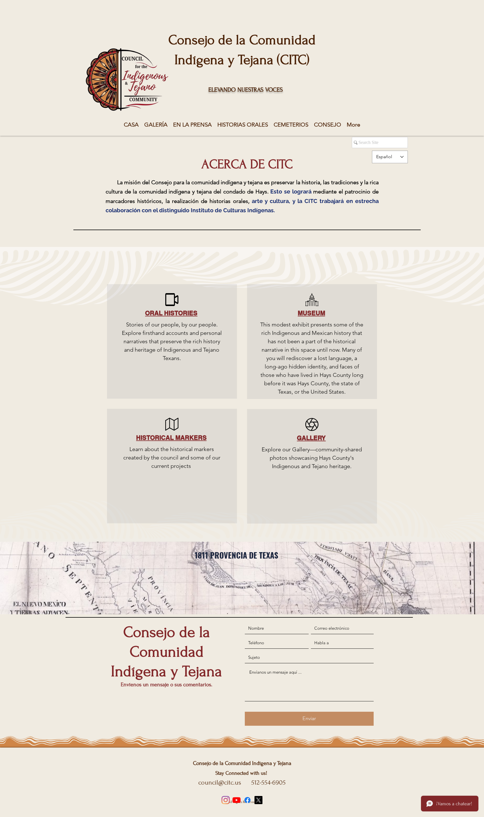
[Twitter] (258, 800)
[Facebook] (247, 800)
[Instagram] (226, 800)
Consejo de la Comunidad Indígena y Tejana (242, 763)
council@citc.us (219, 782)
